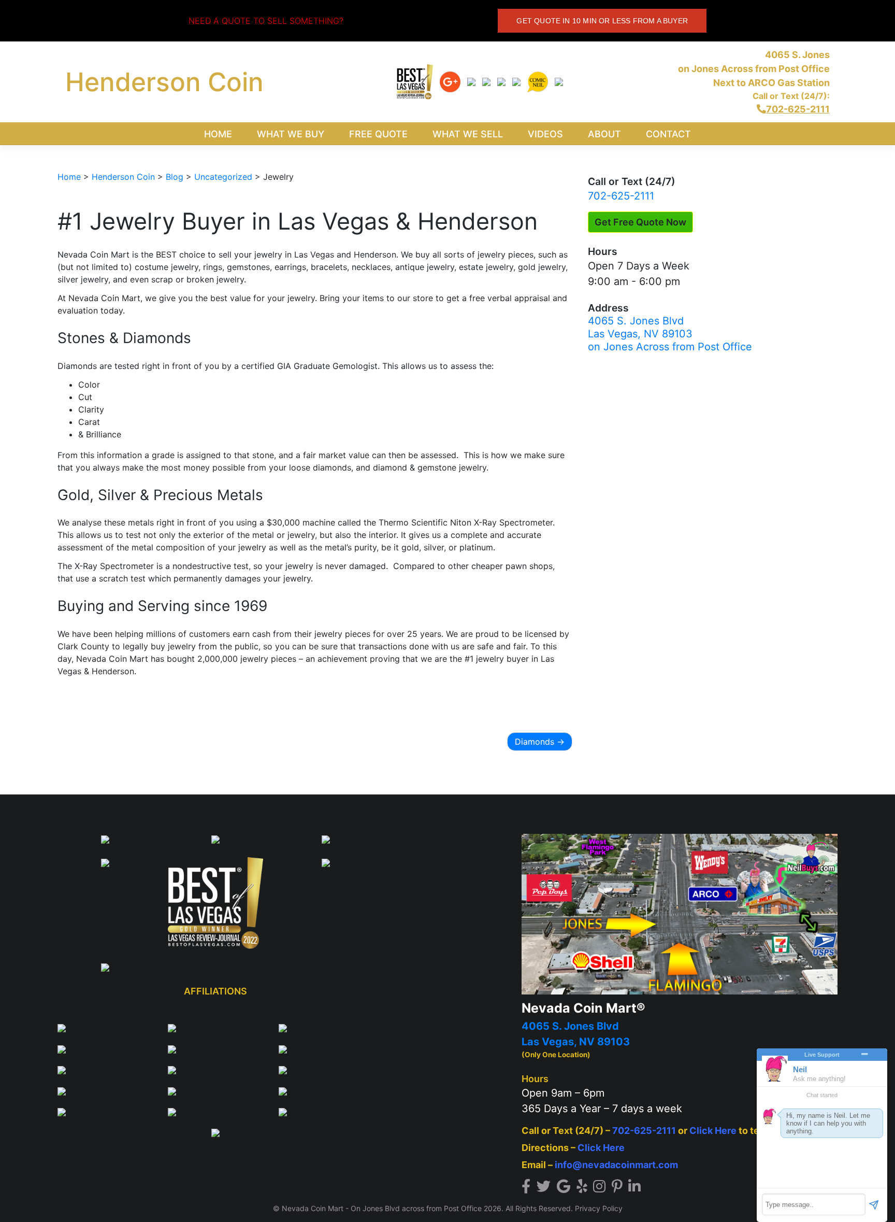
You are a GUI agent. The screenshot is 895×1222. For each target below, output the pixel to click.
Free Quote (378, 134)
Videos (545, 134)
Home (218, 134)
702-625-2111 (621, 196)
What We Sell (467, 134)
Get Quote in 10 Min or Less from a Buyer (602, 21)
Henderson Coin (164, 81)
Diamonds (534, 741)
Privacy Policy (599, 1208)
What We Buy (290, 134)
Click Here (713, 1130)
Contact (668, 134)
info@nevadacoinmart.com (616, 1164)
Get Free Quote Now (640, 222)
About (604, 134)
